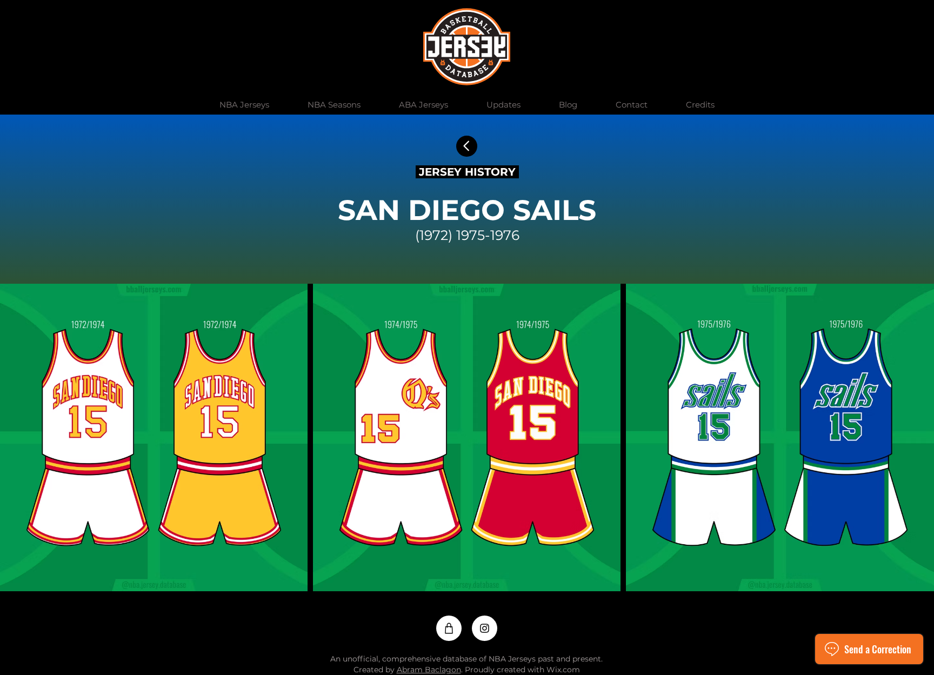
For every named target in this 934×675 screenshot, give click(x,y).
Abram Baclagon (429, 669)
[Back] (466, 146)
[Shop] (449, 628)
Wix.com (563, 669)
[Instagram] (484, 628)
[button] (244, 105)
